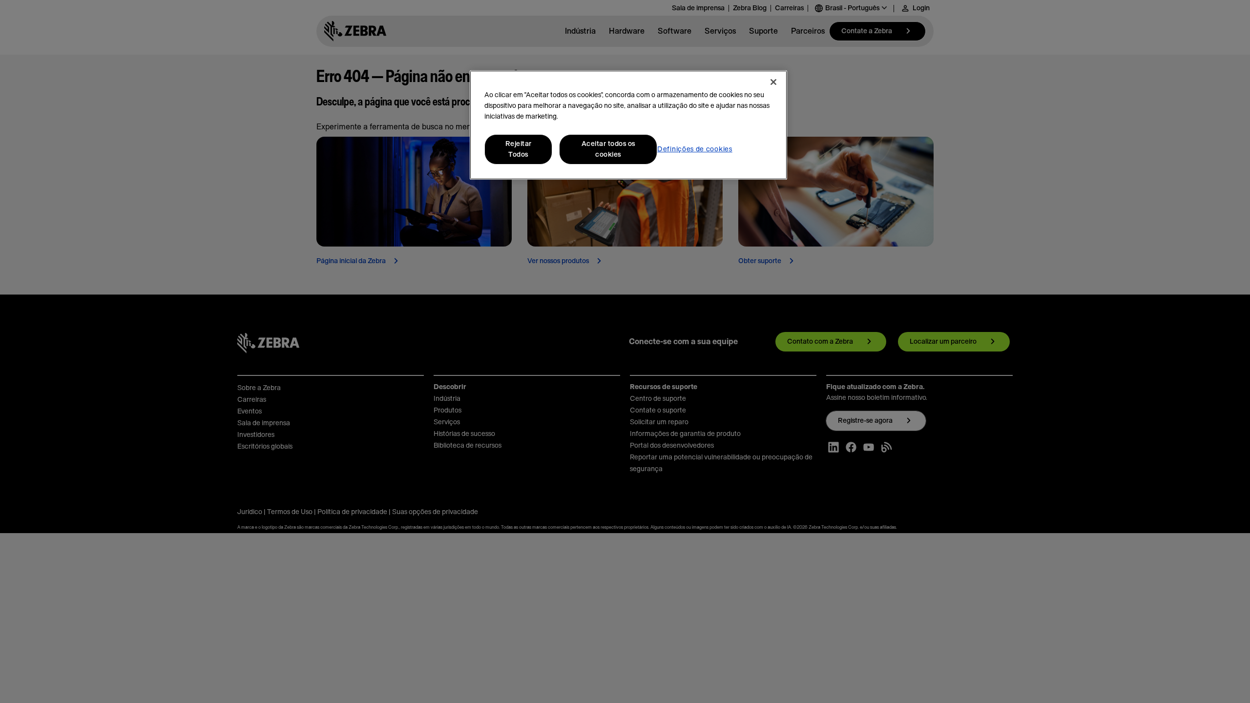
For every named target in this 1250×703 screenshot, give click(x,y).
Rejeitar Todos (518, 149)
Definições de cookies (694, 149)
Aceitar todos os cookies (608, 149)
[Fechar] (773, 82)
